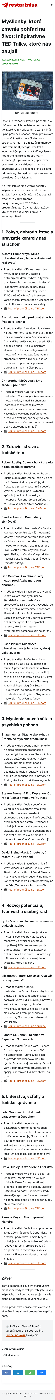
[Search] (52, 5)
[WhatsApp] (30, 1372)
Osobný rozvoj (10, 64)
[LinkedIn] (18, 1372)
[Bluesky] (41, 1372)
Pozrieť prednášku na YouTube (27, 508)
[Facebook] (6, 1372)
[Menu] (47, 5)
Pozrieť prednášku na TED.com (27, 308)
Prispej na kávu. (16, 1335)
